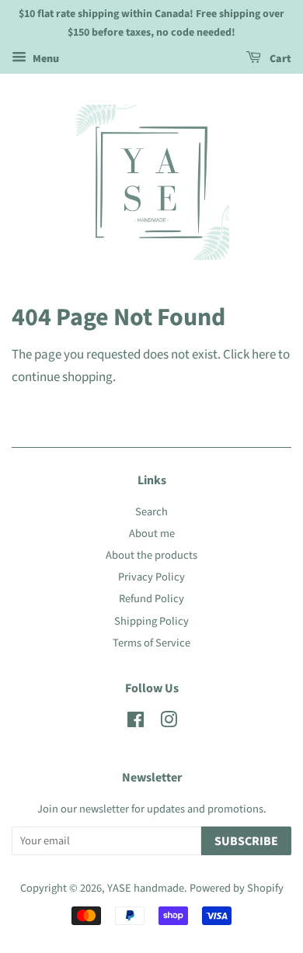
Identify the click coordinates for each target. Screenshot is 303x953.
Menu (44, 59)
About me (152, 533)
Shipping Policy (151, 621)
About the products (151, 555)
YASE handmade (145, 888)
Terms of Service (151, 643)
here (264, 354)
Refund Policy (151, 599)
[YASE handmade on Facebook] (136, 723)
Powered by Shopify (237, 888)
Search (151, 512)
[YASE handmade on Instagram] (168, 723)
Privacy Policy (151, 577)
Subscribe (246, 841)
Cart (279, 59)
